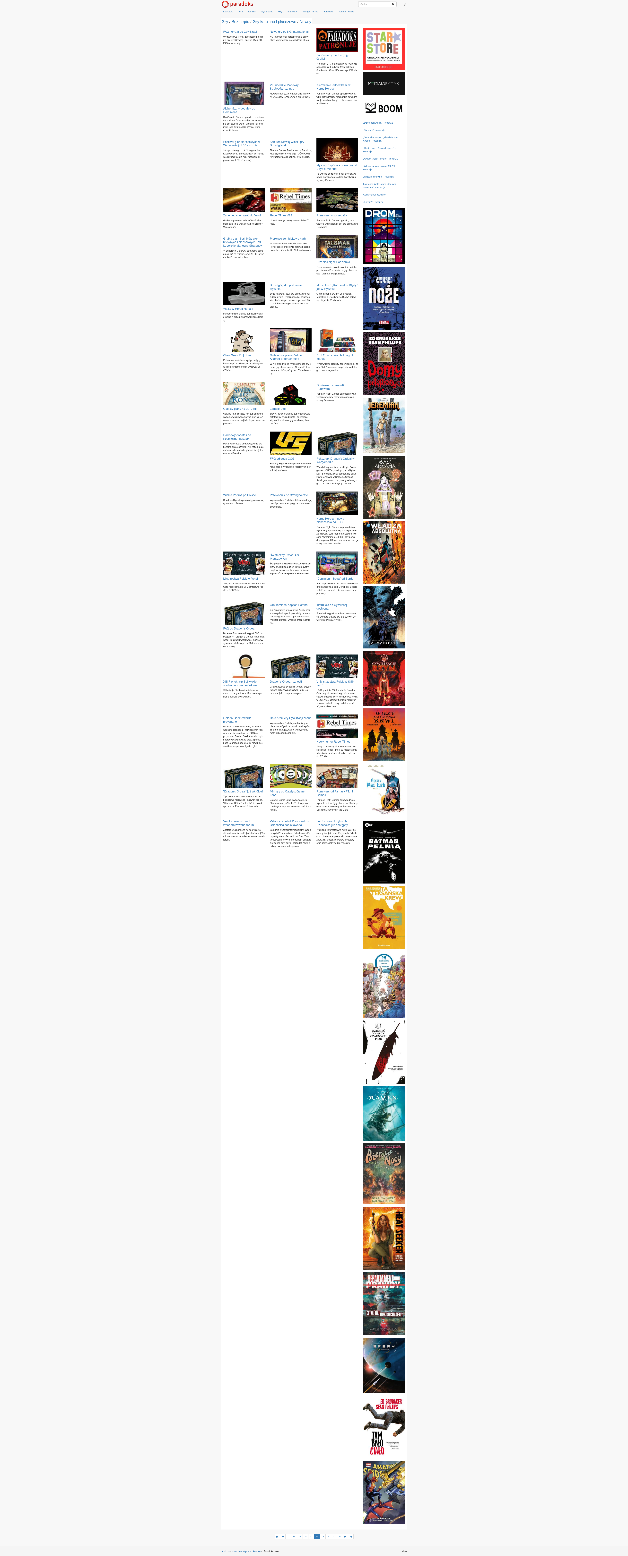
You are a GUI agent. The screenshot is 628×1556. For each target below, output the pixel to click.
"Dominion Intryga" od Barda (334, 578)
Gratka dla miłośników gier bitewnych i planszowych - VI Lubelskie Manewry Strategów (242, 241)
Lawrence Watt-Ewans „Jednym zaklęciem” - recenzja (379, 185)
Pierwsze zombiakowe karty (288, 238)
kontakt (257, 1551)
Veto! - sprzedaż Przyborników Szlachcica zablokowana (290, 823)
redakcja (225, 1551)
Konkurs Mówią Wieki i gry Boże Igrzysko (287, 143)
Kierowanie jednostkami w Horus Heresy (333, 87)
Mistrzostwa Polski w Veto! (240, 578)
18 (317, 1536)
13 (288, 1536)
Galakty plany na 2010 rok (240, 408)
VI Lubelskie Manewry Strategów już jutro (284, 87)
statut (234, 1551)
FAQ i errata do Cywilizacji (240, 31)
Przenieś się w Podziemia (333, 262)
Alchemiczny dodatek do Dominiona (239, 110)
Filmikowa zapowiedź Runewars (330, 387)
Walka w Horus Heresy (238, 308)
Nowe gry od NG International (289, 31)
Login (404, 4)
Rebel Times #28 (281, 215)
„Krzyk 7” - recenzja (373, 202)
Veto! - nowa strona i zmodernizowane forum (238, 823)
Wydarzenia (267, 11)
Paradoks (328, 11)
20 (328, 1536)
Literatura (228, 11)
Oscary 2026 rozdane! (374, 194)
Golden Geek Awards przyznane (237, 719)
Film (240, 11)
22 (340, 1536)
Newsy (305, 21)
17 (311, 1536)
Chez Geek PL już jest (237, 355)
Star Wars (292, 11)
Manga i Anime (310, 11)
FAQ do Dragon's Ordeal (239, 628)
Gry (280, 11)
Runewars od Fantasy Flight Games (334, 793)
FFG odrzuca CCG (282, 458)
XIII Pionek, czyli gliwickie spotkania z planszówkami (240, 683)
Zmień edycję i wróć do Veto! (242, 215)
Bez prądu (240, 21)
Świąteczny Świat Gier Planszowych (284, 557)
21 (334, 1536)
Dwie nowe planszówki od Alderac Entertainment (287, 357)
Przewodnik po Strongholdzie (289, 495)
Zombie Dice (278, 408)
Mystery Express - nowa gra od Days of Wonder (336, 167)
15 (300, 1536)
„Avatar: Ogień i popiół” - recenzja (380, 158)
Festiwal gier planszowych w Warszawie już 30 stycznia (241, 143)
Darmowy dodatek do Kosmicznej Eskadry (237, 437)
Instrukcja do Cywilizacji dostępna (332, 606)
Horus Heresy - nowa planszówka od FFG (330, 520)
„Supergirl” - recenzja (374, 130)
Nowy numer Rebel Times (333, 741)
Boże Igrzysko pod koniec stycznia (286, 287)
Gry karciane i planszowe (274, 21)
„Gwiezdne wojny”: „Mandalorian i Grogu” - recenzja (380, 139)
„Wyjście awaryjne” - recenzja (378, 176)
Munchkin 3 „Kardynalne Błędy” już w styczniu (337, 287)
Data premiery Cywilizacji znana (291, 718)
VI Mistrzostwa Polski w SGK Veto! (335, 683)
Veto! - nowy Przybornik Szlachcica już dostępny (332, 823)
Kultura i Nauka (346, 11)
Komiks (252, 11)
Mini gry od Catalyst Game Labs (287, 793)
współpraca (245, 1551)
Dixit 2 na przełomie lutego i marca (334, 357)
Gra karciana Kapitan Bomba (289, 605)
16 (305, 1536)
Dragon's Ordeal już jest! (286, 681)
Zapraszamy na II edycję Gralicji (332, 57)
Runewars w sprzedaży (331, 215)
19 (323, 1536)
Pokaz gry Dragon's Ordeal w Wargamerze (335, 460)
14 (294, 1536)
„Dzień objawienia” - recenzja (378, 122)
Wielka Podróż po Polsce (239, 495)
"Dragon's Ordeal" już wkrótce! (243, 791)
